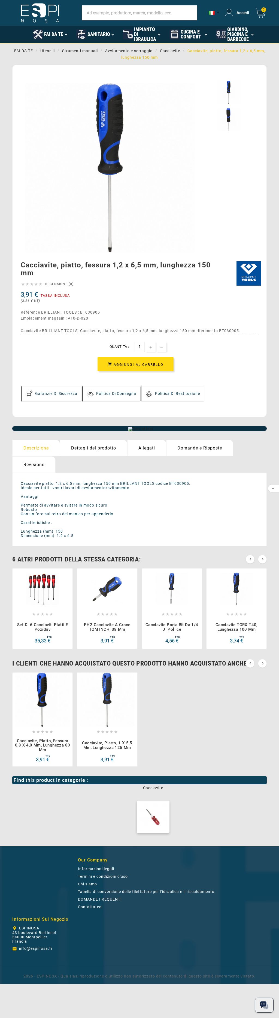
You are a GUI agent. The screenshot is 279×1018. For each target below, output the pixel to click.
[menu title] (25, 34)
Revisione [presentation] (33, 464)
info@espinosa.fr (36, 948)
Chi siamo (87, 884)
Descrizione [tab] (36, 448)
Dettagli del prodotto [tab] (93, 448)
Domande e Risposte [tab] (199, 448)
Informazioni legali (96, 869)
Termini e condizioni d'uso (103, 876)
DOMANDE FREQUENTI (100, 899)
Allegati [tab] (146, 448)
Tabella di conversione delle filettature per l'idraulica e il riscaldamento (146, 891)
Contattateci (90, 907)
